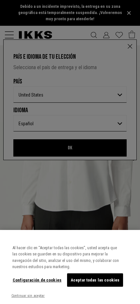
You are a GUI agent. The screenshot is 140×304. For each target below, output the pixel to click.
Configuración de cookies (37, 280)
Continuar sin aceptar (28, 296)
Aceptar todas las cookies (95, 280)
